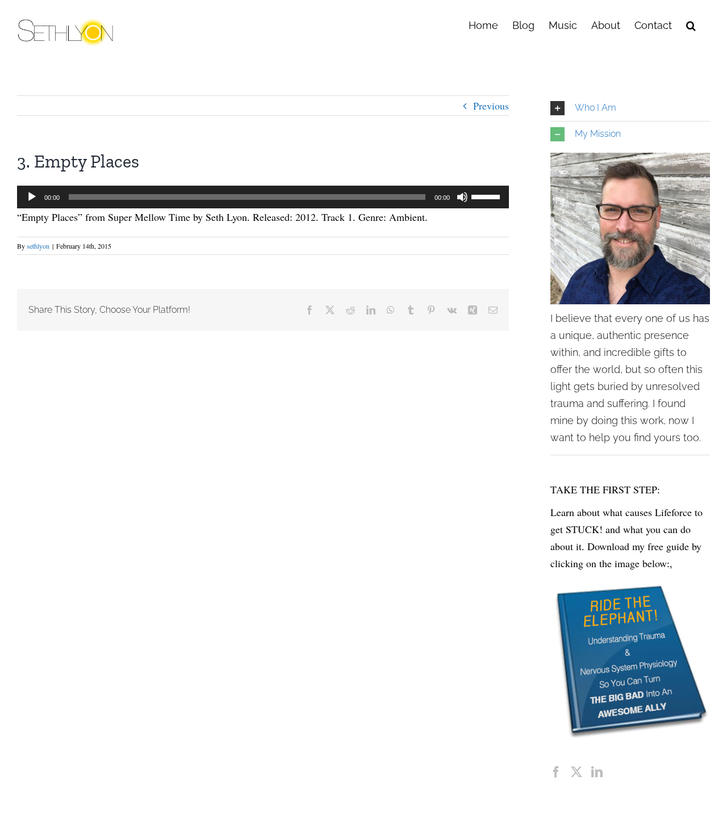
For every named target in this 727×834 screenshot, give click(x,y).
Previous (491, 105)
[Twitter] (576, 772)
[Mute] (462, 197)
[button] (691, 24)
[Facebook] (556, 772)
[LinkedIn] (597, 772)
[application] (263, 197)
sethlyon (38, 245)
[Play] (31, 197)
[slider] (487, 196)
